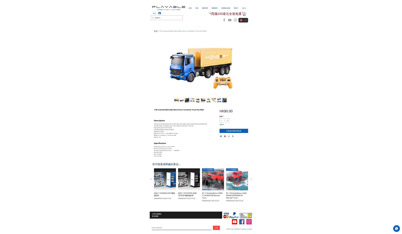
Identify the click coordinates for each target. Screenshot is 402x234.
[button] (244, 14)
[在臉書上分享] (221, 136)
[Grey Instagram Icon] (235, 20)
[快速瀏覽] (165, 179)
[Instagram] (249, 221)
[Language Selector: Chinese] (243, 20)
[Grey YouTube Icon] (230, 20)
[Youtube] (234, 221)
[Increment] (227, 120)
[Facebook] (241, 221)
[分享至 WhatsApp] (229, 136)
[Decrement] (221, 120)
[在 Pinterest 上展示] (225, 136)
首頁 (155, 31)
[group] (201, 185)
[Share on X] (233, 136)
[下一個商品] (251, 179)
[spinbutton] (224, 120)
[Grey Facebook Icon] (224, 20)
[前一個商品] (151, 179)
